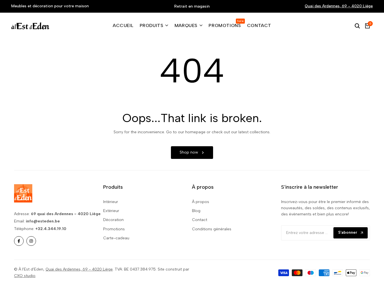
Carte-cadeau (116, 238)
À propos (200, 201)
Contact (199, 219)
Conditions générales (211, 229)
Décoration (113, 219)
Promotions (114, 229)
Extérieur (111, 210)
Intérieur (110, 201)
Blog (196, 210)
